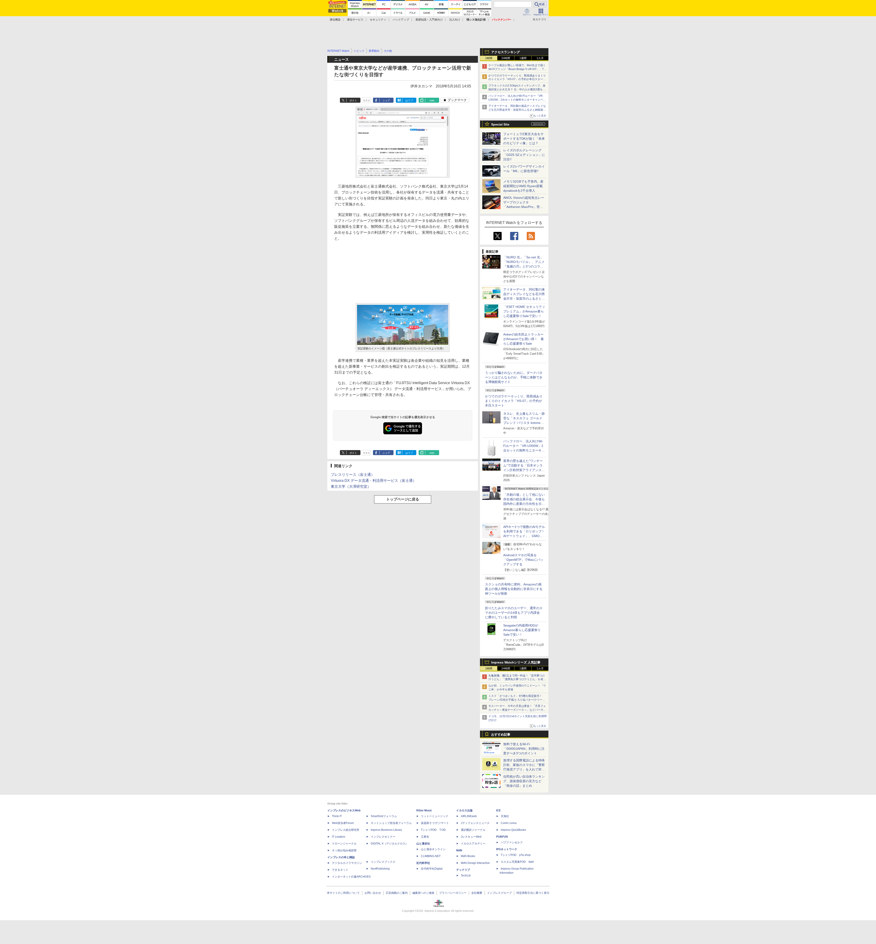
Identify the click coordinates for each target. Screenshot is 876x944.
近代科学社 (423, 863)
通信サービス (355, 19)
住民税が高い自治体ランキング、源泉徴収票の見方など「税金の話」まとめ (524, 781)
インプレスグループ (499, 892)
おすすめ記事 (500, 734)
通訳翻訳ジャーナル (473, 829)
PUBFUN (502, 836)
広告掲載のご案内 (397, 892)
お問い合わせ (373, 892)
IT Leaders (338, 836)
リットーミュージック (434, 816)
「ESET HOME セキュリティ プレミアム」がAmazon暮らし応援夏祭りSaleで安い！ (524, 311)
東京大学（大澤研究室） (351, 486)
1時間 (488, 58)
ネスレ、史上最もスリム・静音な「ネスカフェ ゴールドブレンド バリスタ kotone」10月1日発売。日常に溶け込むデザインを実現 (524, 423)
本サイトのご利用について (343, 892)
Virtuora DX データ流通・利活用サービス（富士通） (373, 480)
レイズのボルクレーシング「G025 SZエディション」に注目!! (524, 154)
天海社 (505, 816)
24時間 (505, 58)
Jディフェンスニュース (475, 823)
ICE (498, 810)
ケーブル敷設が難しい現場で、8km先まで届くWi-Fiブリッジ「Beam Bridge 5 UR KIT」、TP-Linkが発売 (517, 69)
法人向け (454, 19)
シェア (386, 100)
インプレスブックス (383, 861)
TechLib (466, 875)
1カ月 (540, 58)
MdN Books (468, 856)
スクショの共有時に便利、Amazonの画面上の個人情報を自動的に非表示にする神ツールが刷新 (513, 588)
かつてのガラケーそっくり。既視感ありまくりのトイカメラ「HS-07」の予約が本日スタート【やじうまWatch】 (517, 79)
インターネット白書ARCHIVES (351, 876)
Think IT (337, 816)
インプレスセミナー (383, 836)
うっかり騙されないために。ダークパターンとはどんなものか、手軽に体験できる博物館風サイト (513, 377)
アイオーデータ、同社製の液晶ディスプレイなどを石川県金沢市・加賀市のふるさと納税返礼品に (517, 109)
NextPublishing (380, 868)
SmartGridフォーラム (384, 816)
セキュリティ (378, 19)
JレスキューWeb (471, 836)
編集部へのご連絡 (423, 892)
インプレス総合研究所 (345, 829)
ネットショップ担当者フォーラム (391, 823)
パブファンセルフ (512, 842)
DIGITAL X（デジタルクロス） (389, 843)
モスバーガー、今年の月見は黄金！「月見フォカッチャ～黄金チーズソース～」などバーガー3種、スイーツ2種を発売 (517, 709)
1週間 (523, 58)
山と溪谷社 (423, 843)
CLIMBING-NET (431, 856)
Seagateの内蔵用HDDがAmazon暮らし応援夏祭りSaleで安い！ (522, 630)
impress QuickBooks (513, 829)
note (432, 100)
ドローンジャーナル (344, 843)
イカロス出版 (464, 810)
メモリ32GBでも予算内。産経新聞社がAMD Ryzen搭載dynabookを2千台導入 (523, 186)
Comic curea (508, 823)
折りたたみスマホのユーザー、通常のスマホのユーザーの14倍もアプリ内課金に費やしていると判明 (513, 612)
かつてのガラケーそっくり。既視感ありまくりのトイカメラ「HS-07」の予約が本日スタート (513, 400)
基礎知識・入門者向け (429, 19)
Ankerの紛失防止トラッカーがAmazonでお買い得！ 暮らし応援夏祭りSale (523, 339)
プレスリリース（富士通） (353, 475)
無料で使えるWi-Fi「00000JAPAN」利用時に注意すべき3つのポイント (524, 748)
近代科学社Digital (432, 868)
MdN (459, 850)
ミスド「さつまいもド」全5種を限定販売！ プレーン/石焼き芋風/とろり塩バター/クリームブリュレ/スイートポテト (516, 699)
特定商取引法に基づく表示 (532, 892)
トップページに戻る (402, 499)
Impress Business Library (386, 829)
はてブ (409, 100)
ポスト (353, 100)
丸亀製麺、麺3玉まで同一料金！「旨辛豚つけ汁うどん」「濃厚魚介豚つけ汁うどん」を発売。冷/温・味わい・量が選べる (516, 679)
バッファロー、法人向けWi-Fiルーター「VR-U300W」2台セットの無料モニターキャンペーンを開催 (517, 99)
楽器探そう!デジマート (435, 823)
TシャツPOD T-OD (433, 829)
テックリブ (463, 869)
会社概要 (476, 892)
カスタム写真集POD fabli (517, 861)
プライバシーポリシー (453, 892)
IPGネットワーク (506, 849)
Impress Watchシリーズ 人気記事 (515, 662)
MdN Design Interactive (475, 863)
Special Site (500, 124)
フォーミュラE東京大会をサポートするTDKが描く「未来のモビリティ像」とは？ (524, 138)
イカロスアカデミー (473, 843)
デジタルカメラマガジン (347, 863)
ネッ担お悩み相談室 (344, 850)
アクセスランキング (505, 52)
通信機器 (335, 19)
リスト (366, 100)
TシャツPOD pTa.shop (516, 855)
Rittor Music (424, 810)
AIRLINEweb (469, 816)
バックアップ (401, 19)
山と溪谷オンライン (433, 849)
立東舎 (425, 836)
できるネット (340, 869)
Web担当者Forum (343, 823)
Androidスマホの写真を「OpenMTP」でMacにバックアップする (523, 559)
